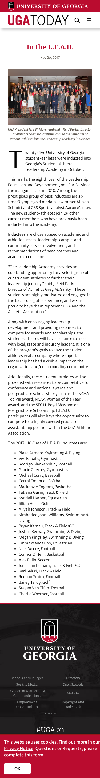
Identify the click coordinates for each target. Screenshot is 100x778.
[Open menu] (89, 20)
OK (17, 768)
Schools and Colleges (27, 678)
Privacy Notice (18, 748)
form (38, 754)
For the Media (27, 684)
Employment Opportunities (27, 704)
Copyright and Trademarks (73, 704)
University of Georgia (50, 639)
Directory (73, 678)
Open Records (73, 684)
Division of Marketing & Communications (27, 693)
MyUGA (73, 693)
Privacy (50, 713)
